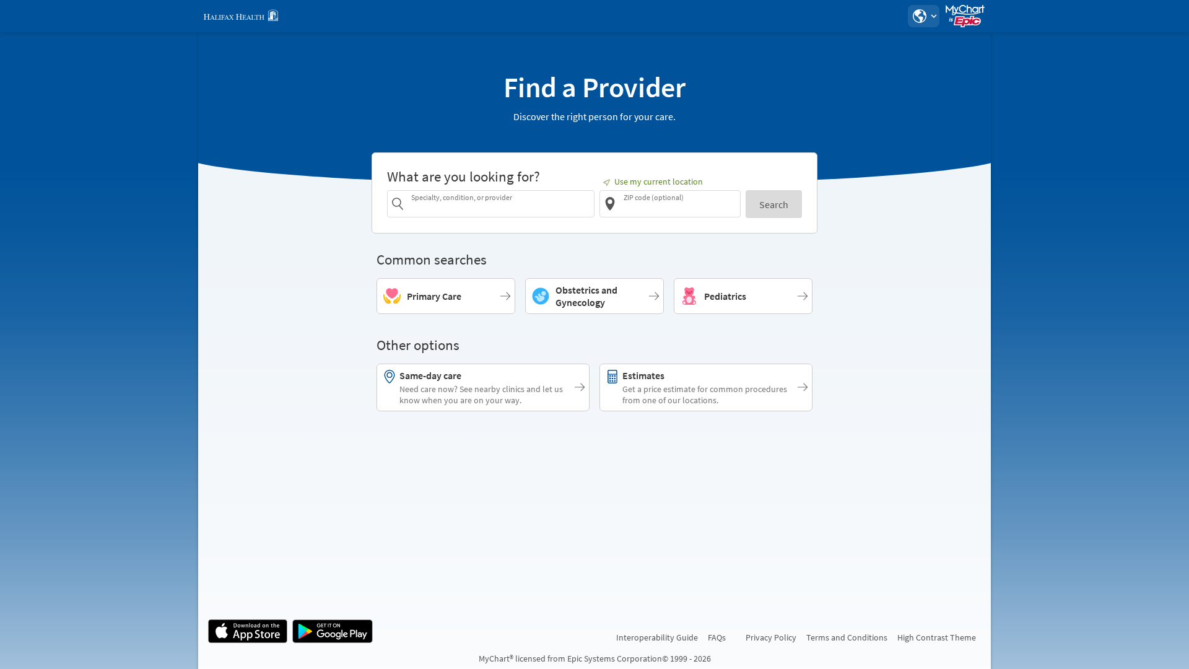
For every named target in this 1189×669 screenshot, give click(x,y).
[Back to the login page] (241, 16)
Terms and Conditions (846, 637)
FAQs (717, 637)
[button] (923, 16)
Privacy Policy (771, 637)
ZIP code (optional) (654, 197)
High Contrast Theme (936, 637)
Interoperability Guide (657, 637)
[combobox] (500, 203)
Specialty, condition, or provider (461, 197)
